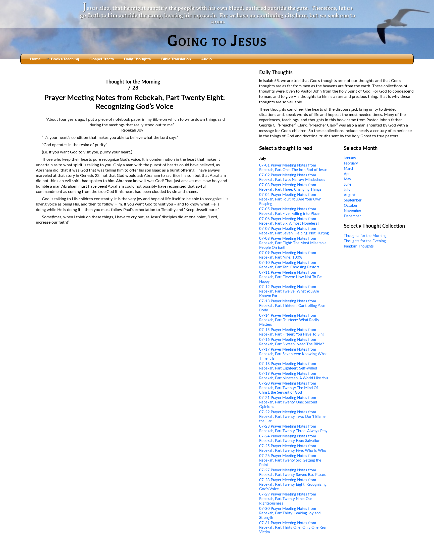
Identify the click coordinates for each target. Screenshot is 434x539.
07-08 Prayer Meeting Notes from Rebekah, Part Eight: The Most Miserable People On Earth (293, 243)
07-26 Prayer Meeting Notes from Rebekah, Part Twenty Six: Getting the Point (290, 460)
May (347, 179)
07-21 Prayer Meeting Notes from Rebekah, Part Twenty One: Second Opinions (288, 402)
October (350, 206)
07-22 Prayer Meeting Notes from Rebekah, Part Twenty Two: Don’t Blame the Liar (292, 416)
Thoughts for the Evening (365, 241)
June (347, 184)
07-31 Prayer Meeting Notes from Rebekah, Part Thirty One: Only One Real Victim (293, 527)
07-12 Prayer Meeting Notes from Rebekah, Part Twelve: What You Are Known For (289, 291)
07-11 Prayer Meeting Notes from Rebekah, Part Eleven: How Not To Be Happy (290, 277)
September (352, 200)
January (350, 158)
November (352, 211)
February (351, 163)
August (349, 195)
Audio (206, 59)
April (348, 174)
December (352, 216)
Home (35, 59)
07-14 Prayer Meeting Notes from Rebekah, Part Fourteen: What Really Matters (289, 320)
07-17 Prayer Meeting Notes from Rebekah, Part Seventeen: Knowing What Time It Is (293, 354)
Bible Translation (176, 59)
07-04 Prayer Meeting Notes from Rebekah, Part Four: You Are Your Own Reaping (290, 199)
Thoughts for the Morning (365, 236)
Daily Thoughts (137, 59)
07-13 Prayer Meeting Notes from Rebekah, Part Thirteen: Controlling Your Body (292, 305)
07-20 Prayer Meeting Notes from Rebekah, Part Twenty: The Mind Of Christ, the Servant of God (288, 388)
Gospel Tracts (101, 59)
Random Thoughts (359, 246)
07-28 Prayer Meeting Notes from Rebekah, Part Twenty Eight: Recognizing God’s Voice (293, 484)
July (347, 190)
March (349, 169)
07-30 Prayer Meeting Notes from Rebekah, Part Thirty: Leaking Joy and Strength (289, 513)
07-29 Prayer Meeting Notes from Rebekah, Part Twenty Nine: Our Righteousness (287, 498)
